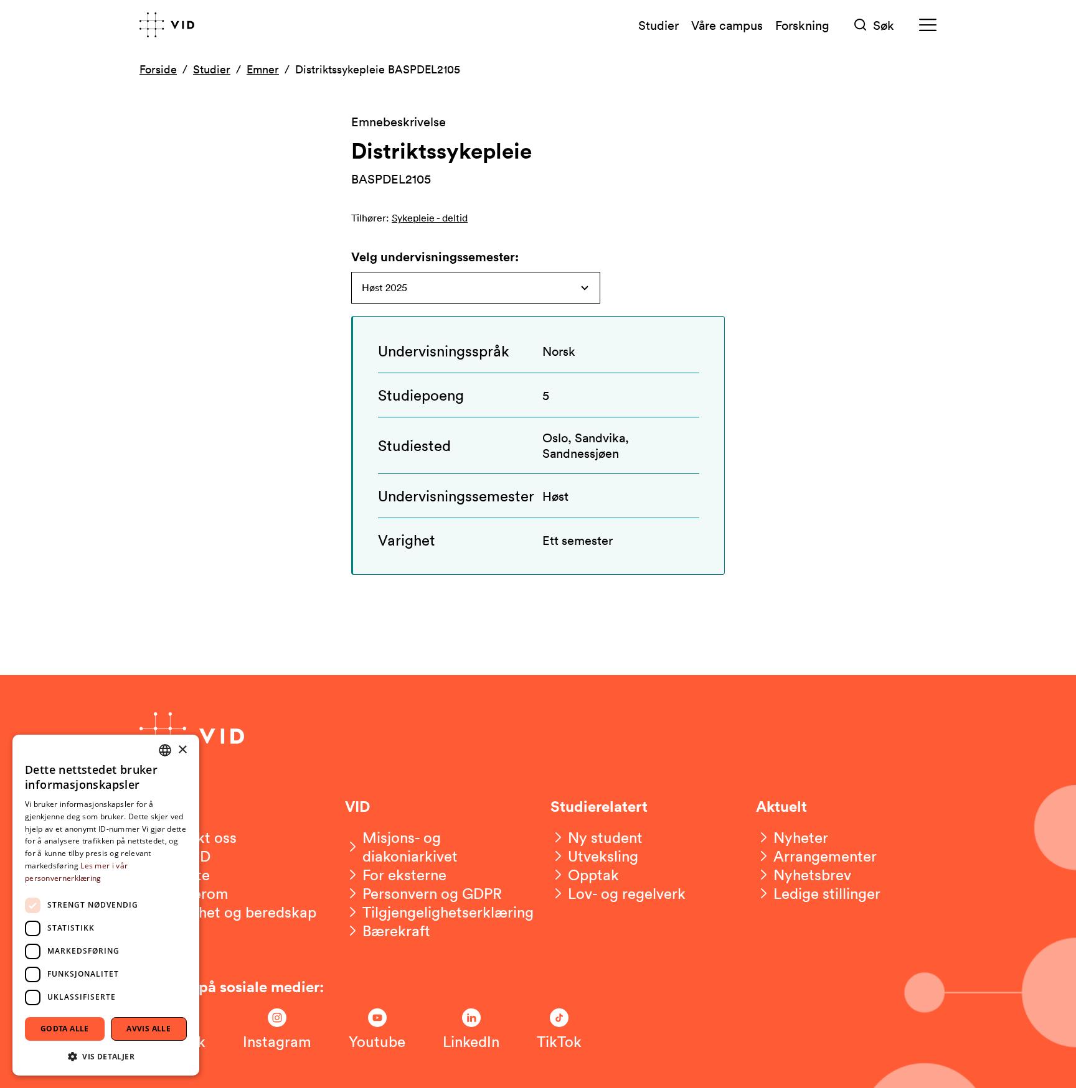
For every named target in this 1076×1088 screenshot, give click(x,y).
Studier (658, 25)
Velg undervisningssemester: (435, 256)
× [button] (182, 750)
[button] (106, 1056)
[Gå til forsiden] (166, 24)
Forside (158, 69)
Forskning (802, 25)
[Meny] (928, 25)
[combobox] (165, 750)
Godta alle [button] (64, 1028)
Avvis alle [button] (148, 1028)
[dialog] (105, 905)
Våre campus (727, 25)
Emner (263, 69)
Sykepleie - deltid (430, 218)
